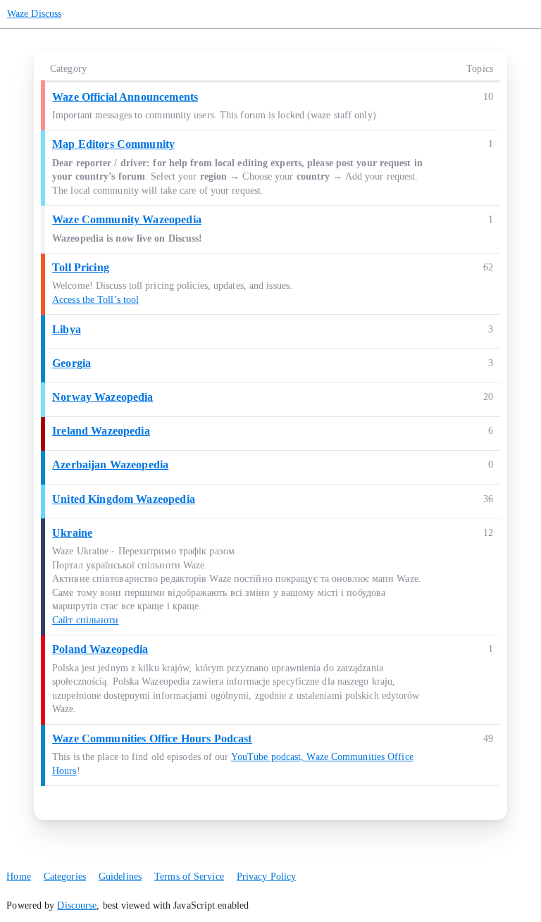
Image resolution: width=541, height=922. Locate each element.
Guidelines (120, 876)
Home (18, 876)
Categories (65, 876)
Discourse (77, 905)
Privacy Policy (266, 876)
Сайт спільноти (85, 620)
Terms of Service (189, 876)
